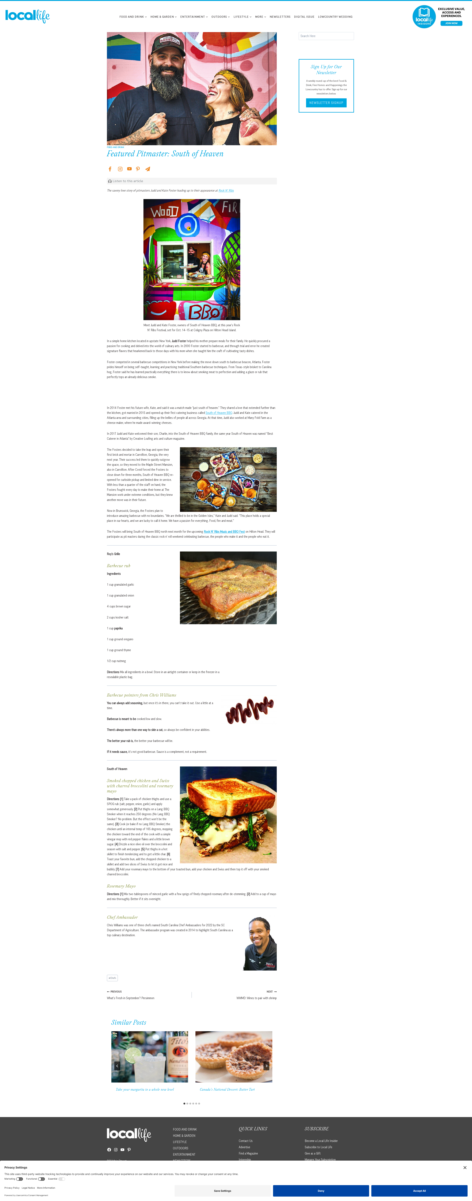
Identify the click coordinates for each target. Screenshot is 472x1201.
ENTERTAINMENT (184, 1154)
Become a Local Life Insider (321, 1141)
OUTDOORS (180, 1148)
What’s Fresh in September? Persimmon (130, 995)
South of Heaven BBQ (219, 413)
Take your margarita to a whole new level (145, 1090)
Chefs (112, 977)
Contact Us (246, 1141)
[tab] (184, 1103)
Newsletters (280, 16)
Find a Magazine (248, 1153)
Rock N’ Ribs (226, 190)
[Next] (266, 1066)
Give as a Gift (313, 1153)
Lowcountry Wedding (335, 16)
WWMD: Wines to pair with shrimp (257, 995)
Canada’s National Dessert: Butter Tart (227, 1090)
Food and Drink (115, 147)
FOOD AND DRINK (185, 1129)
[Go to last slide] (117, 1066)
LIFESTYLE (180, 1142)
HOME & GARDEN (184, 1135)
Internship (245, 1159)
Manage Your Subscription (320, 1159)
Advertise (244, 1147)
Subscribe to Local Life (318, 1147)
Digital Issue (304, 16)
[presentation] (149, 1057)
